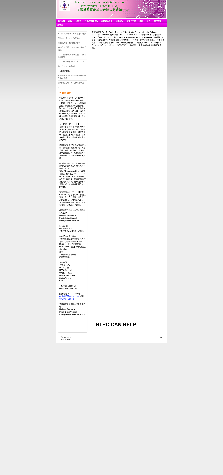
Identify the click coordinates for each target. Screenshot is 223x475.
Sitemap (69, 337)
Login (160, 337)
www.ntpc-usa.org (66, 299)
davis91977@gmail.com (69, 296)
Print (64, 337)
